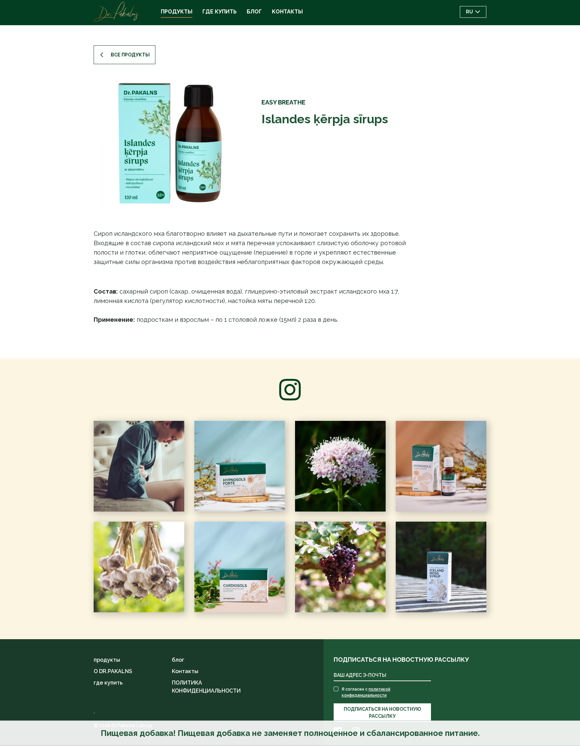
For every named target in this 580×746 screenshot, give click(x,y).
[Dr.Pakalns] (116, 12)
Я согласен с (366, 692)
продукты (107, 660)
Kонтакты (185, 671)
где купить (108, 682)
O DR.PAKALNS (113, 671)
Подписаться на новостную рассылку (382, 712)
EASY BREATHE (283, 102)
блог (178, 660)
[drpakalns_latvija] (139, 567)
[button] (473, 12)
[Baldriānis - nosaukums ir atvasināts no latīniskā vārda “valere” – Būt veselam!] (340, 466)
